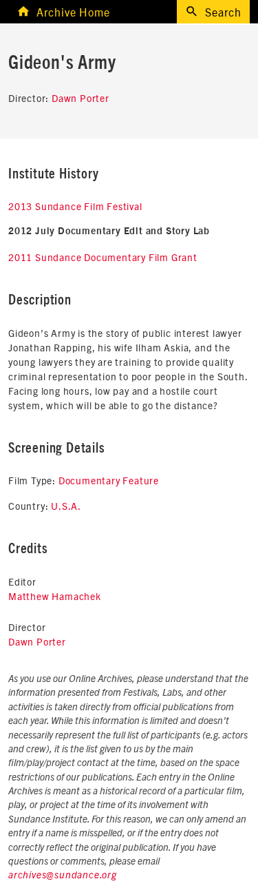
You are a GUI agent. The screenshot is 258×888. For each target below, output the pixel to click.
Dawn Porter (80, 98)
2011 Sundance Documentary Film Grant (102, 257)
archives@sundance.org (62, 875)
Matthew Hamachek (54, 596)
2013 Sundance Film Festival (75, 206)
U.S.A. (66, 505)
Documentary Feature (108, 480)
